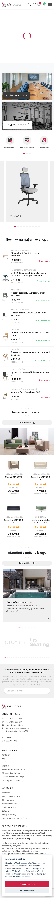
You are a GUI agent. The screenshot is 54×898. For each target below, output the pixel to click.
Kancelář (6, 792)
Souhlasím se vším (27, 884)
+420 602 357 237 (14, 722)
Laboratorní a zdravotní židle (14, 818)
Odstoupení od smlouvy (12, 780)
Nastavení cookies (27, 890)
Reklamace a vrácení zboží (13, 769)
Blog (4, 758)
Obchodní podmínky (11, 773)
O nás (4, 762)
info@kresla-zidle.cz (15, 725)
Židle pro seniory (9, 814)
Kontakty (6, 755)
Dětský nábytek (8, 811)
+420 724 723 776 (14, 718)
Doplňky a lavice (9, 807)
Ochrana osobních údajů (13, 777)
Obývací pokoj (8, 800)
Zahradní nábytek (9, 803)
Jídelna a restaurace (11, 796)
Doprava (5, 766)
